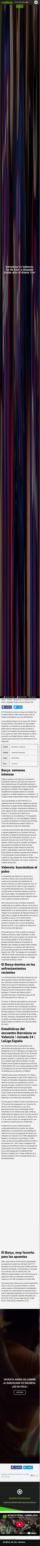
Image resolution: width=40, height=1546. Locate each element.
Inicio (3, 699)
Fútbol (9, 699)
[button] (36, 2)
